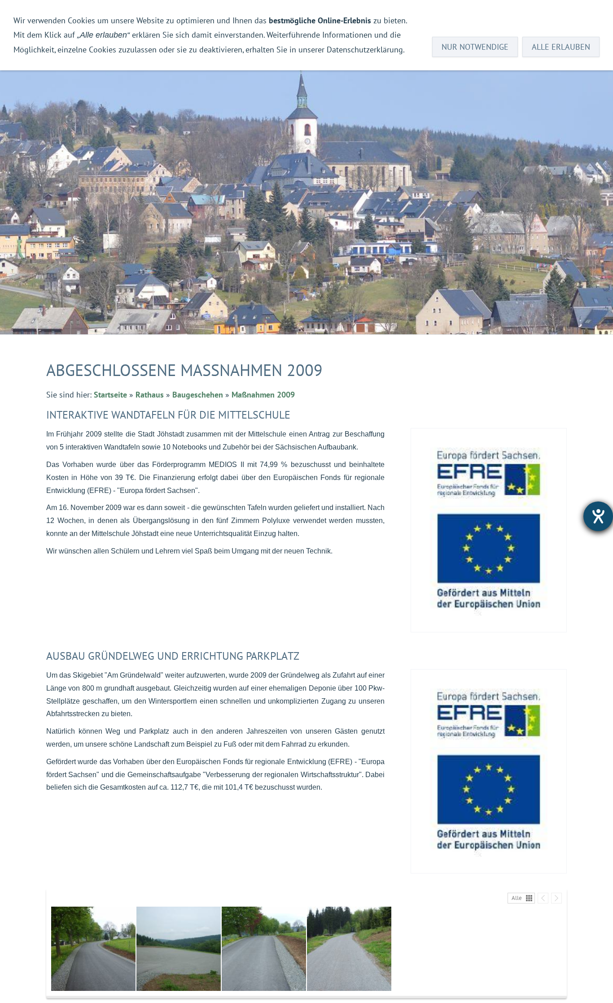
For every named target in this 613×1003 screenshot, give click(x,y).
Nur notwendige (475, 47)
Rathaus (150, 394)
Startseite (110, 394)
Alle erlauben (561, 47)
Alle (517, 898)
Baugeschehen (197, 394)
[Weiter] (556, 898)
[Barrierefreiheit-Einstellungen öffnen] (598, 516)
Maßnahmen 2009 (263, 394)
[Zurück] (543, 898)
